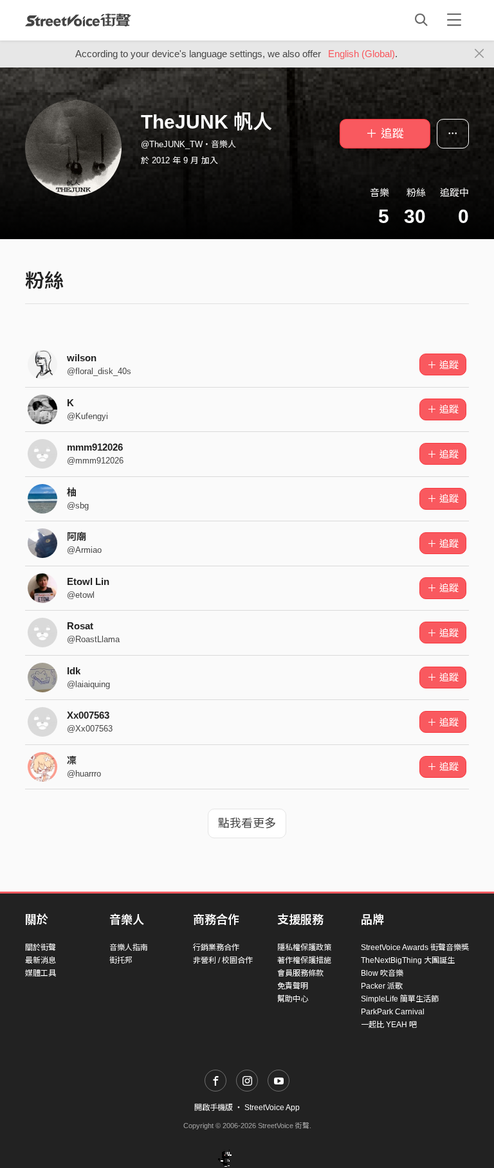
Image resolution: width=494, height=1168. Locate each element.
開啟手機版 (213, 1107)
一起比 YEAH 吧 (389, 1024)
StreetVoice (78, 19)
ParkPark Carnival (393, 1011)
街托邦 (121, 960)
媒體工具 (40, 973)
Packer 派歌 (382, 986)
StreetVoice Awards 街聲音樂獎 (415, 947)
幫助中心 (292, 998)
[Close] (479, 54)
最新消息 (40, 960)
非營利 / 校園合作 (223, 960)
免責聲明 (292, 986)
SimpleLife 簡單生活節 (400, 998)
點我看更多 (247, 823)
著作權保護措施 (304, 960)
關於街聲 (40, 947)
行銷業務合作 (216, 947)
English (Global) (361, 53)
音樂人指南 (128, 947)
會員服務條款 (300, 973)
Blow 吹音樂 (382, 973)
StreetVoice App (272, 1107)
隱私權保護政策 (304, 947)
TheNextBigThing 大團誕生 (408, 960)
